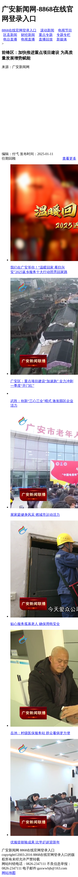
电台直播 (10, 39)
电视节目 (65, 30)
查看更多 (69, 158)
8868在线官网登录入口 (19, 30)
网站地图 (9, 873)
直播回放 (46, 39)
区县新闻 (10, 35)
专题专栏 (63, 35)
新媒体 (62, 39)
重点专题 (46, 35)
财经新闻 (28, 35)
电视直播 (28, 39)
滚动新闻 (47, 30)
